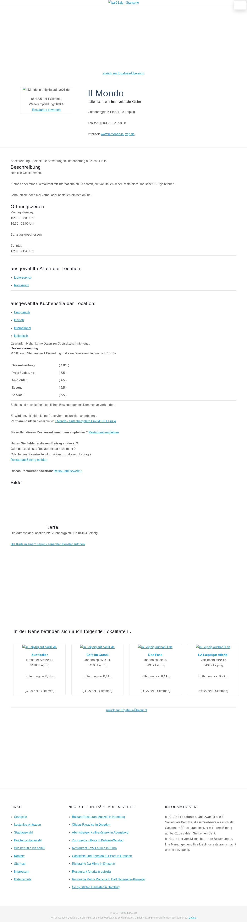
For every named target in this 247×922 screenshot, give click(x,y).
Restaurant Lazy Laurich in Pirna (94, 848)
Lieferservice (23, 277)
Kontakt (19, 856)
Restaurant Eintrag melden (29, 459)
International (22, 328)
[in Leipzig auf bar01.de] (39, 647)
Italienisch (21, 335)
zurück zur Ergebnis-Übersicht (123, 73)
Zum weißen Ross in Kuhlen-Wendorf (98, 840)
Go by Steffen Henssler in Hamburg (96, 887)
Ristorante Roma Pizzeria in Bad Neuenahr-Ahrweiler (108, 879)
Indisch (19, 320)
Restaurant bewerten (46, 109)
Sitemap (19, 863)
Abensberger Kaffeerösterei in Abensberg (100, 832)
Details (192, 917)
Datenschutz (22, 879)
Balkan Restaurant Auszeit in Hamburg (98, 816)
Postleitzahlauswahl (28, 840)
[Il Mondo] (27, 498)
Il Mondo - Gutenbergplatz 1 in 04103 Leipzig (85, 421)
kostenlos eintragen (27, 824)
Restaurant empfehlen (104, 432)
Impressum (21, 871)
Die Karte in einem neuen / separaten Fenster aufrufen (48, 544)
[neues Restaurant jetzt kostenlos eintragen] (240, 5)
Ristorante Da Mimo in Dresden (93, 863)
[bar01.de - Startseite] (123, 2)
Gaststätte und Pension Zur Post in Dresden (102, 856)
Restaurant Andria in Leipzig (91, 871)
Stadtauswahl (23, 832)
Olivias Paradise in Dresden (91, 824)
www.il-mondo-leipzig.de (117, 134)
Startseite (20, 816)
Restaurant (21, 285)
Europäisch (22, 312)
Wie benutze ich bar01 (29, 848)
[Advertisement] (123, 38)
